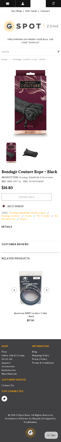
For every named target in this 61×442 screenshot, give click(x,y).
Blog (34, 351)
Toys (4, 351)
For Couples (43, 215)
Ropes (23, 219)
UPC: (25, 181)
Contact (45, 11)
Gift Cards (31, 11)
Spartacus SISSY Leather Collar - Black (30, 315)
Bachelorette (9, 370)
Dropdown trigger (23, 3)
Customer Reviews (15, 244)
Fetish (28, 215)
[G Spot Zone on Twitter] (4, 398)
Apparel (6, 362)
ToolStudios (30, 422)
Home (5, 59)
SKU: (4, 181)
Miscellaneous (9, 373)
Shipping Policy (40, 355)
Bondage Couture (11, 215)
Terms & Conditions (43, 362)
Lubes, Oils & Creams (13, 355)
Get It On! (7, 359)
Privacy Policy (39, 359)
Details (7, 227)
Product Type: (10, 177)
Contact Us (8, 385)
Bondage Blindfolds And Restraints (28, 212)
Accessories (8, 366)
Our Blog (16, 11)
